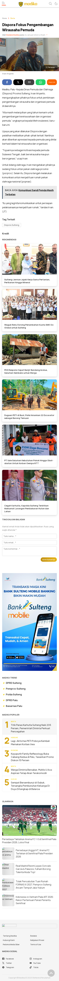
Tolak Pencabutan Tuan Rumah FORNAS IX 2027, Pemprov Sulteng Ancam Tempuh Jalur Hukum (33, 884)
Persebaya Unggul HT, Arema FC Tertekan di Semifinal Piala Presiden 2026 (34, 853)
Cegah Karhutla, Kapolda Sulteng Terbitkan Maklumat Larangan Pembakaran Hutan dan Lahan (26, 508)
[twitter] (18, 82)
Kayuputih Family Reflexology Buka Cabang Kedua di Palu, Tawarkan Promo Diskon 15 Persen (32, 757)
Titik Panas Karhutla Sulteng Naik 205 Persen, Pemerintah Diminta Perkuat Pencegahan (31, 728)
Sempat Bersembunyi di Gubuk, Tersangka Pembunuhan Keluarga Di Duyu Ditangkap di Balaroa (30, 786)
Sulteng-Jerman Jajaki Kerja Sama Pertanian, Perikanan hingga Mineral (27, 281)
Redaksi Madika (12, 35)
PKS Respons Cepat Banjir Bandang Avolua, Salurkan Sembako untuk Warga (26, 371)
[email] (29, 82)
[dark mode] (56, 3)
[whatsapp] (40, 82)
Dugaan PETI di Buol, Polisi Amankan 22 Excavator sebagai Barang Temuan (29, 416)
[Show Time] (47, 35)
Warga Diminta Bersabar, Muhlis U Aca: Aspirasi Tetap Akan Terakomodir (31, 771)
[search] (50, 3)
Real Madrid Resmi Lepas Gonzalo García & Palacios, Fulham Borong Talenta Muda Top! (33, 869)
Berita (12, 18)
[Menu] (4, 3)
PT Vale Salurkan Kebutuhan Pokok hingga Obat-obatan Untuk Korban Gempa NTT (28, 462)
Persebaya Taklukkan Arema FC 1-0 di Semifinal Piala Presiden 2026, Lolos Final (29, 841)
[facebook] (7, 82)
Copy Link (52, 82)
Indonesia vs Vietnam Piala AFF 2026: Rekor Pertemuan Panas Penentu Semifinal (35, 900)
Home (4, 18)
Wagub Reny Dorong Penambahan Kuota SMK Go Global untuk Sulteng (28, 326)
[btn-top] (51, 973)
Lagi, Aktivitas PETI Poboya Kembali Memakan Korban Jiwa (30, 742)
